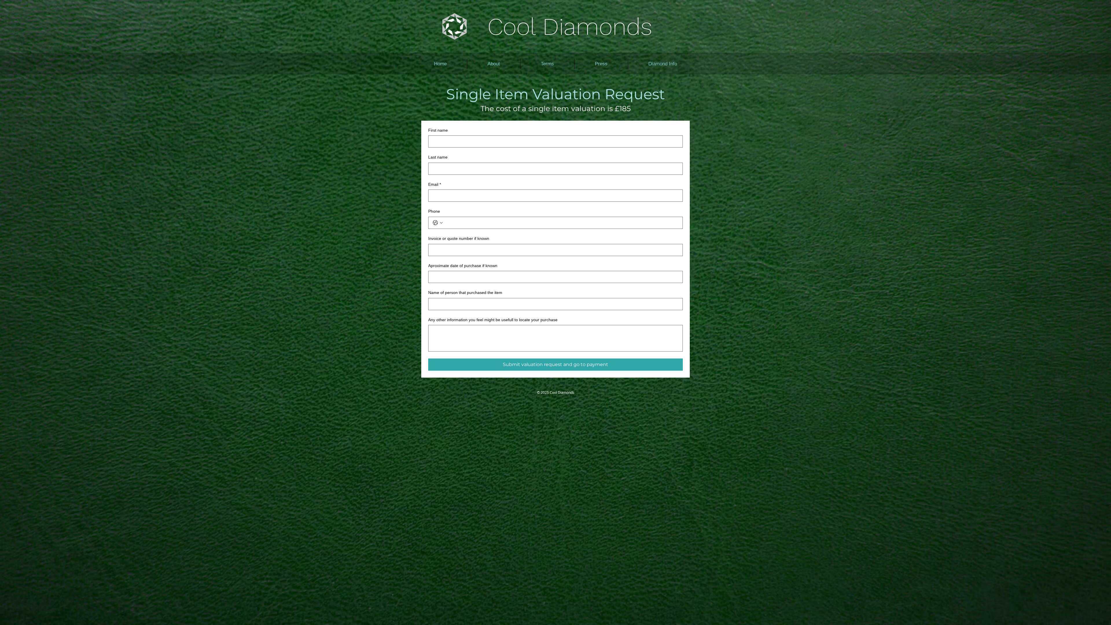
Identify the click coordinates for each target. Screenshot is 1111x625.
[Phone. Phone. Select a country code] (438, 222)
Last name (438, 157)
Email (434, 184)
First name (438, 130)
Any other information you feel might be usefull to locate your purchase (493, 319)
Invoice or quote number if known (458, 238)
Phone (434, 211)
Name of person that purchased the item (465, 292)
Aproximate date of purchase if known (462, 265)
